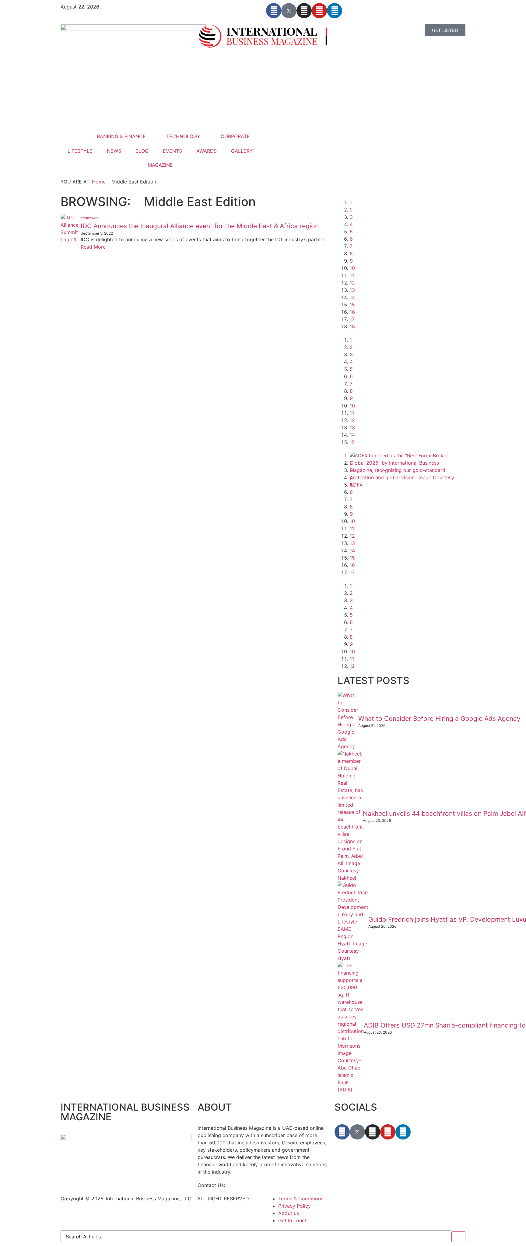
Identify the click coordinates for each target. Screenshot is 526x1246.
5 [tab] (351, 232)
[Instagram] (304, 10)
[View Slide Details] (406, 485)
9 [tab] (351, 261)
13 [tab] (352, 290)
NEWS (114, 151)
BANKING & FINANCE (121, 136)
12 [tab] (352, 283)
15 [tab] (352, 305)
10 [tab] (352, 268)
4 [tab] (351, 224)
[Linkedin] (334, 10)
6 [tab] (351, 239)
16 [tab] (352, 312)
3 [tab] (351, 217)
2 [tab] (351, 210)
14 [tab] (352, 297)
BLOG (142, 151)
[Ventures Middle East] (406, 593)
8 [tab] (351, 253)
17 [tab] (352, 319)
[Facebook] (273, 10)
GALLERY (242, 151)
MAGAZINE (160, 165)
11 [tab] (352, 275)
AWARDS (206, 151)
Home (99, 182)
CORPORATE (235, 136)
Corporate (90, 218)
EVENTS (172, 151)
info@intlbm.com (245, 1185)
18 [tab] (352, 326)
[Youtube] (319, 10)
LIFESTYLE (80, 151)
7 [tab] (351, 246)
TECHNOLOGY (183, 136)
